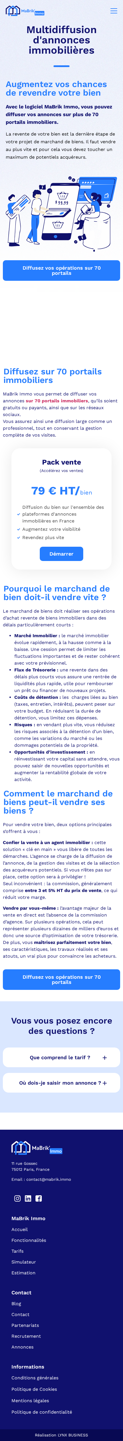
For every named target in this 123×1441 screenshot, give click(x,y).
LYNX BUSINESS (73, 1435)
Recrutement (26, 1336)
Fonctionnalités (28, 1240)
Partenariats (25, 1325)
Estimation (23, 1272)
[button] (61, 1057)
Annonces (22, 1347)
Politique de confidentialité (41, 1412)
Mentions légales (30, 1400)
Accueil (19, 1229)
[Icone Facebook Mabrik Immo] (38, 1198)
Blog (16, 1303)
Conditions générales (34, 1378)
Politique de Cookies (34, 1389)
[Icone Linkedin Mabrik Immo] (28, 1198)
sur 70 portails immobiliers (56, 400)
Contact (20, 1314)
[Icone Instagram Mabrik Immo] (17, 1198)
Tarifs (17, 1251)
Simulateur (23, 1262)
